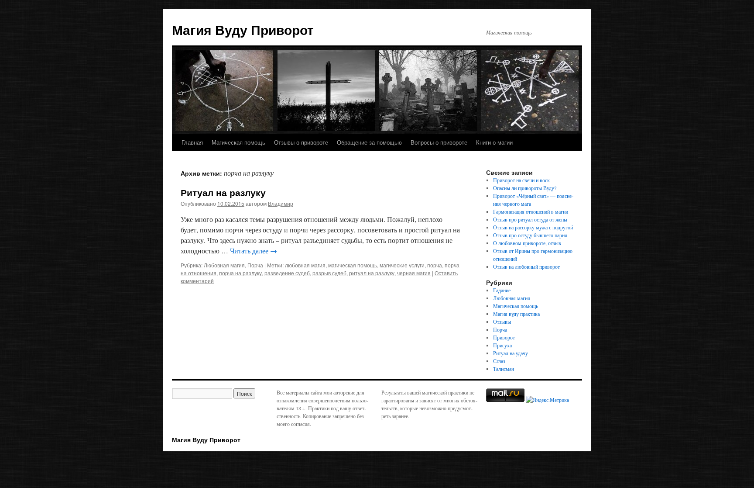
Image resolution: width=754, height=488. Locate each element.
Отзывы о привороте (301, 142)
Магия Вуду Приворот (243, 29)
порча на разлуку (240, 273)
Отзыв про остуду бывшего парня (530, 235)
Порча (255, 265)
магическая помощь (352, 265)
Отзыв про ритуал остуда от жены (530, 219)
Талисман (503, 368)
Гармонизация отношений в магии (530, 211)
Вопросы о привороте (439, 142)
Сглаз (499, 360)
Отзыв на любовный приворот (526, 266)
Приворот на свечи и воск (521, 180)
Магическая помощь (238, 142)
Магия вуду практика (516, 313)
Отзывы (502, 321)
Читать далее (253, 250)
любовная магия (305, 265)
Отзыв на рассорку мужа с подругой (533, 227)
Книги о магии (494, 142)
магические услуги (402, 265)
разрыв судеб (329, 273)
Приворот (504, 337)
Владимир (280, 203)
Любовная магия (224, 265)
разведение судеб (287, 273)
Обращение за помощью (369, 142)
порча (434, 265)
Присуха (502, 345)
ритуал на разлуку (371, 273)
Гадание (502, 290)
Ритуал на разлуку (223, 192)
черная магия (414, 273)
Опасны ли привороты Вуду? (524, 187)
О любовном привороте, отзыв (527, 242)
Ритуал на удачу (510, 353)
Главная (192, 142)
